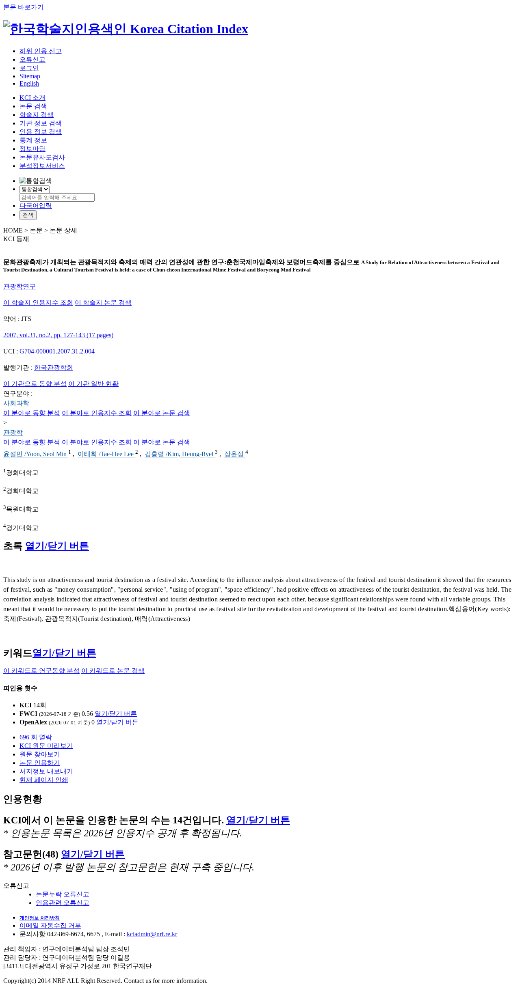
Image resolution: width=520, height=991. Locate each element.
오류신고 (33, 59)
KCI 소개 (33, 97)
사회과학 (16, 403)
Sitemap (30, 76)
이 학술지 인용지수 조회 (38, 302)
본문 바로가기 (23, 7)
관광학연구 (19, 286)
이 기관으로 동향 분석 (35, 383)
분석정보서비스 (42, 165)
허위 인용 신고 (41, 50)
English (29, 83)
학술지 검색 (37, 114)
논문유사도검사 (42, 157)
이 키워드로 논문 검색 (113, 670)
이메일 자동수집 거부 (50, 925)
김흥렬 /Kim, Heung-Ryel (180, 454)
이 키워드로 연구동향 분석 (41, 670)
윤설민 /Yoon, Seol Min (35, 454)
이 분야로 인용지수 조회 (97, 412)
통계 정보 (33, 140)
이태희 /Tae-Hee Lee (106, 454)
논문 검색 (33, 106)
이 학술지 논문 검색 (103, 302)
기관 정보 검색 (41, 123)
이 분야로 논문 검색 (161, 412)
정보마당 (33, 148)
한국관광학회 (53, 367)
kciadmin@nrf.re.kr (152, 934)
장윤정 (234, 454)
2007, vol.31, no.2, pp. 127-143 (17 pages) (58, 335)
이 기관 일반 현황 (93, 383)
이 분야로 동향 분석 (31, 412)
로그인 (29, 68)
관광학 (13, 432)
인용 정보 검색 (41, 131)
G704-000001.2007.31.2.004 (57, 351)
